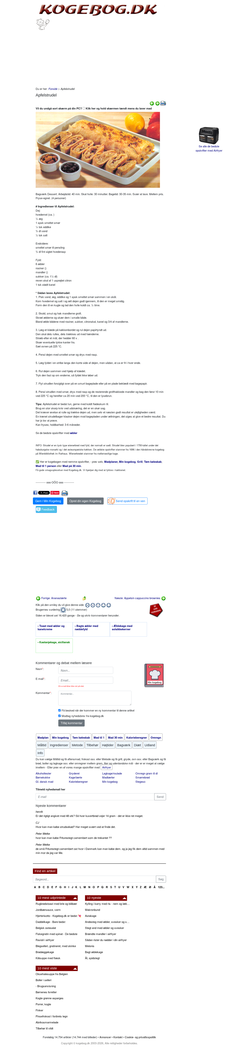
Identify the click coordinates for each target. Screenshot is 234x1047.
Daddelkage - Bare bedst (50, 922)
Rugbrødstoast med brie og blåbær (56, 904)
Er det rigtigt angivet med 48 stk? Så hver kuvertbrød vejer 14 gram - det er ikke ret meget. (89, 816)
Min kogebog (110, 781)
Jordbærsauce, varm (48, 910)
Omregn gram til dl (146, 773)
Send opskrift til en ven (130, 501)
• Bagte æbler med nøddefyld (86, 627)
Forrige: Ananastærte (54, 598)
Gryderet (74, 773)
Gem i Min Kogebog (48, 501)
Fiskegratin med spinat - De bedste (56, 934)
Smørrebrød (142, 777)
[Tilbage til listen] (84, 598)
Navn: (40, 669)
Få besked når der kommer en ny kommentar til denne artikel (98, 710)
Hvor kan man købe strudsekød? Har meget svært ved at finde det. (76, 827)
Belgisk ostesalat (46, 928)
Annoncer (105, 1037)
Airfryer (106, 767)
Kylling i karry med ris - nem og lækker (108, 904)
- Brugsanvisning (46, 986)
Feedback (47, 509)
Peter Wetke (43, 833)
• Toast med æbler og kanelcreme (51, 627)
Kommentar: (44, 693)
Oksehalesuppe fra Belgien (52, 974)
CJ (37, 822)
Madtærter (108, 777)
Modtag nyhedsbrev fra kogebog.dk (83, 716)
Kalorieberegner (78, 781)
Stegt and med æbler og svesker (104, 928)
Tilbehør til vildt (44, 1028)
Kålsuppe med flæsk (48, 958)
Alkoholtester (43, 773)
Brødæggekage (45, 952)
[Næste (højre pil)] (157, 103)
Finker (39, 1010)
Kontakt (117, 1037)
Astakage (90, 916)
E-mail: (40, 679)
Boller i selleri (43, 980)
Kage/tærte (75, 777)
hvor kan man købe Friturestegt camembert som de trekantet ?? (74, 838)
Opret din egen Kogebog (85, 501)
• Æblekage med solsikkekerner (122, 627)
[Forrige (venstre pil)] (152, 103)
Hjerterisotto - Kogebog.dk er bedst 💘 (58, 916)
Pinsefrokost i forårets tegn (52, 1016)
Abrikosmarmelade (47, 1022)
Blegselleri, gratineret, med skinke (56, 946)
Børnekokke (43, 777)
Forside (52, 89)
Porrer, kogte (43, 1004)
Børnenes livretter (46, 992)
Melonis (89, 946)
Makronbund (92, 910)
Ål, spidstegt (92, 958)
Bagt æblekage (94, 952)
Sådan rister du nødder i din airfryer (106, 940)
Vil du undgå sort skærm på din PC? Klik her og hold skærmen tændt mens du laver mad (94, 108)
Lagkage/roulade (112, 773)
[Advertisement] (101, 57)
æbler (73, 433)
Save (56, 492)
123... (161, 887)
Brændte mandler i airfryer (100, 934)
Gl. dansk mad (44, 781)
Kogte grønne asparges (49, 998)
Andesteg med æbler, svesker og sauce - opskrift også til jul (108, 922)
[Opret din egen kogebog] (154, 675)
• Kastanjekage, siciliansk (54, 642)
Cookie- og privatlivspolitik (140, 1037)
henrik (39, 811)
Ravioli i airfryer (45, 940)
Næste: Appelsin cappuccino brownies (138, 598)
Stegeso (140, 781)
